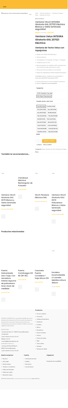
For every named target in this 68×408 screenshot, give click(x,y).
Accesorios (39, 316)
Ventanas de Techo (45, 15)
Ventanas (39, 346)
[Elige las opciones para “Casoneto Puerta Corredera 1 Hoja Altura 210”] (37, 289)
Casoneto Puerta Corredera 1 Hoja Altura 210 (42, 274)
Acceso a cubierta (41, 313)
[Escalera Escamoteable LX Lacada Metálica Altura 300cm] (59, 242)
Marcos (38, 327)
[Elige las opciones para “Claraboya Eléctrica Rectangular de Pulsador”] (20, 197)
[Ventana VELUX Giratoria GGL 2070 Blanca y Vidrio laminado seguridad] (8, 164)
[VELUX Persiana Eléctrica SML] (42, 164)
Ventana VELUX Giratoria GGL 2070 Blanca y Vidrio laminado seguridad (8, 200)
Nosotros (5, 358)
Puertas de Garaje (41, 338)
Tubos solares (40, 343)
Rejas (38, 340)
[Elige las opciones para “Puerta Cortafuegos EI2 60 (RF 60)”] (20, 287)
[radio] (45, 93)
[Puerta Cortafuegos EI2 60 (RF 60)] (25, 242)
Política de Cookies (8, 372)
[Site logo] (34, 6)
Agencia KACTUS (35, 378)
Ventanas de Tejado (57, 13)
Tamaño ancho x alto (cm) (44, 101)
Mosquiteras (40, 330)
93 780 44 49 (5, 334)
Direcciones (28, 364)
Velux (36, 15)
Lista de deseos (29, 366)
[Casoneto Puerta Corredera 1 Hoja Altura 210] (42, 242)
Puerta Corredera (41, 332)
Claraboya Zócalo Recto (43, 319)
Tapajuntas (39, 88)
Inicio (36, 13)
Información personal (30, 358)
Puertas (39, 335)
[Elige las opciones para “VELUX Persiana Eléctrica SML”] (37, 209)
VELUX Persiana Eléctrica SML (42, 196)
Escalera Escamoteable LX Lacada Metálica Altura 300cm (59, 277)
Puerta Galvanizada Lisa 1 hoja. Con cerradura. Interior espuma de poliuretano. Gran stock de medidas (8, 279)
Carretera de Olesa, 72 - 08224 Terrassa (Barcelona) (15, 332)
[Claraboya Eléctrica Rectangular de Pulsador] (25, 164)
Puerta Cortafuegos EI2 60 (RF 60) (25, 273)
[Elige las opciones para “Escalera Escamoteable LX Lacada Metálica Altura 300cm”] (54, 294)
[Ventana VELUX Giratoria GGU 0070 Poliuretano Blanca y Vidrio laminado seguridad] (59, 164)
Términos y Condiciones (9, 366)
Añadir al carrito (49, 141)
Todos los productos (45, 13)
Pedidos (27, 361)
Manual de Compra (7, 375)
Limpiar (38, 134)
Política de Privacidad (8, 369)
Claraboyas (39, 322)
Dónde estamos (7, 364)
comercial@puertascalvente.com (10, 341)
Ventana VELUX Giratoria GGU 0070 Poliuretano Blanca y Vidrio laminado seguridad (59, 203)
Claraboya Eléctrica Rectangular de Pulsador (25, 182)
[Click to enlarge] (4, 11)
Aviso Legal (5, 361)
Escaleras (39, 324)
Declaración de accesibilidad (54, 361)
